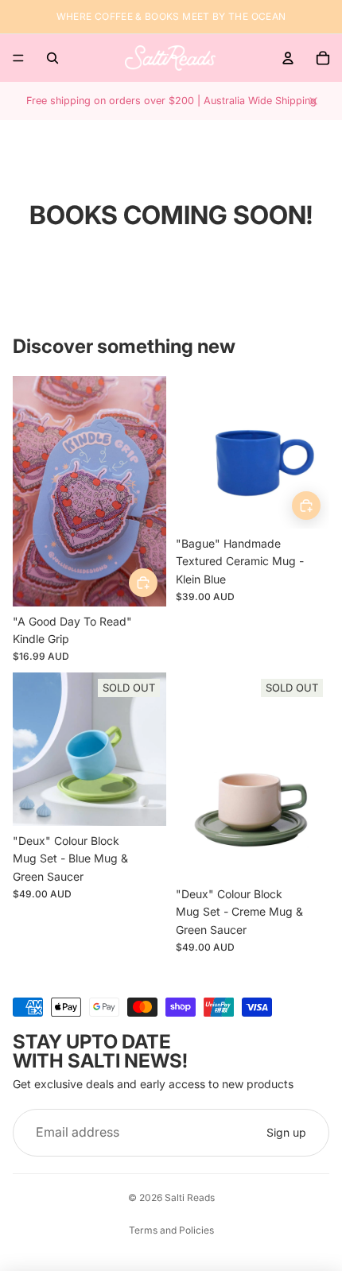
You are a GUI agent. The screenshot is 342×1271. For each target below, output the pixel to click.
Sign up (286, 1132)
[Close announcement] (313, 101)
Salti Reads (190, 1197)
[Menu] (18, 58)
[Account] (287, 58)
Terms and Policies (171, 1230)
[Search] (52, 58)
